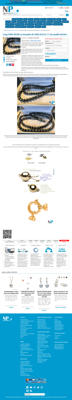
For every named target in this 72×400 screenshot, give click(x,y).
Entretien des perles (24, 364)
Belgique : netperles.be (59, 347)
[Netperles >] (4, 30)
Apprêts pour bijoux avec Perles (44, 356)
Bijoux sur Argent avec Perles (43, 353)
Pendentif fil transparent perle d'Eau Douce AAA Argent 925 (28, 293)
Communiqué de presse (25, 348)
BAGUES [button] (63, 19)
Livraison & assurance (25, 361)
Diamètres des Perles (41, 323)
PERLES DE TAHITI (35, 41)
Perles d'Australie (58, 323)
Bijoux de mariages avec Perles (44, 355)
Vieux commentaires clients (26, 355)
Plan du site (22, 326)
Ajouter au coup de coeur (11, 59)
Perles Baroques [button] (31, 21)
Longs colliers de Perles (42, 341)
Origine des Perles (41, 319)
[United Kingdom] (61, 7)
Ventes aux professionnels (26, 325)
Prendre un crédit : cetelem (26, 368)
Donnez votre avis (10, 56)
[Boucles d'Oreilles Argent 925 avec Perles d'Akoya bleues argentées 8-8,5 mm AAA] (44, 283)
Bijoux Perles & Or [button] (47, 24)
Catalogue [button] (8, 19)
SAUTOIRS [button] (7, 21)
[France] (59, 7)
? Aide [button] (43, 26)
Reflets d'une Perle (41, 322)
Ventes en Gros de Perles (42, 345)
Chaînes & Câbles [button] (38, 24)
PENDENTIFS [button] (43, 19)
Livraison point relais (24, 362)
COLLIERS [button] (30, 19)
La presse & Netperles (25, 344)
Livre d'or (22, 353)
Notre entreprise (23, 329)
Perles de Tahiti (57, 322)
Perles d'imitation (41, 325)
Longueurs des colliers (42, 326)
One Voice (56, 338)
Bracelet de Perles (41, 338)
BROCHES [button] (13, 21)
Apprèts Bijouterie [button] (28, 24)
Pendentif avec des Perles (43, 337)
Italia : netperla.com (58, 346)
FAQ (21, 337)
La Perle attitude (24, 346)
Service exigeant (23, 335)
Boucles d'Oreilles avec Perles (43, 335)
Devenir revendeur (24, 323)
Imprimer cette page (10, 61)
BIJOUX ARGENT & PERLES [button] (57, 24)
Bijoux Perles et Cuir (41, 349)
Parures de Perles (41, 339)
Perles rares (40, 352)
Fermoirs (39, 358)
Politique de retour (24, 374)
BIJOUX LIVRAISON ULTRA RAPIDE (35, 2)
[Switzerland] (66, 7)
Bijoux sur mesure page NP (26, 369)
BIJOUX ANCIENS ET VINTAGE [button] (20, 26)
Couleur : (47, 41)
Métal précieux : (49, 43)
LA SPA (56, 337)
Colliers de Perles (41, 334)
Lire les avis (8, 57)
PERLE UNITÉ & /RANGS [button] (41, 21)
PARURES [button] (58, 19)
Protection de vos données (26, 328)
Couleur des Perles (41, 321)
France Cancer (57, 335)
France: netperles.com (59, 344)
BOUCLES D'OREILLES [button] (50, 19)
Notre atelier (23, 332)
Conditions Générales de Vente (27, 321)
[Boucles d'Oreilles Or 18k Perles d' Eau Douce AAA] (61, 283)
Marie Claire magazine (25, 345)
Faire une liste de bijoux (25, 375)
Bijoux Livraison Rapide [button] (16, 19)
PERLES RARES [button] (49, 21)
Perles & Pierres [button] (57, 21)
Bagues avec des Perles (42, 342)
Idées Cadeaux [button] (30, 26)
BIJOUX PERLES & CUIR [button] (9, 24)
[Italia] (64, 7)
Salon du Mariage (24, 352)
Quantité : (47, 56)
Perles (55, 319)
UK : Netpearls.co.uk (58, 348)
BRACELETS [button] (36, 19)
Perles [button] (25, 19)
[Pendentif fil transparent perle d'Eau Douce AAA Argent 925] (28, 283)
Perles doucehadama (59, 328)
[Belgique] (68, 7)
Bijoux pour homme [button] (19, 24)
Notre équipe (23, 330)
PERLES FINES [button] (65, 21)
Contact (22, 336)
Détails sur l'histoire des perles (43, 328)
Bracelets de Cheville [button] (21, 21)
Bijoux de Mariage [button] (9, 26)
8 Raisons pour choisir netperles (27, 333)
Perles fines (39, 351)
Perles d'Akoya (57, 321)
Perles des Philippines (59, 325)
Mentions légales (24, 319)
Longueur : (47, 48)
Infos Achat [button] (37, 26)
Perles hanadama (58, 329)
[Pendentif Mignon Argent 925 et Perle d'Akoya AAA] (11, 283)
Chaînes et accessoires (42, 359)
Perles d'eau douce (58, 326)
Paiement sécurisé (24, 322)
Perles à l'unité (40, 344)
